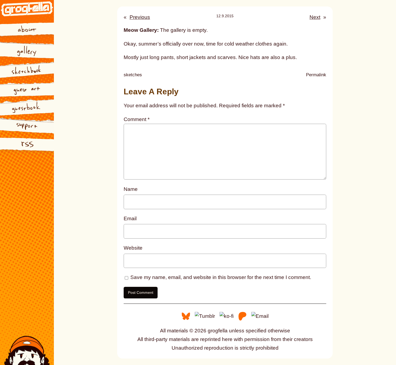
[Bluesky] (186, 316)
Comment (137, 119)
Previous (140, 17)
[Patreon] (242, 316)
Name (131, 189)
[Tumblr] (205, 316)
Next (315, 17)
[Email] (260, 316)
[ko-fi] (226, 316)
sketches (133, 74)
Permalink (316, 75)
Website (133, 248)
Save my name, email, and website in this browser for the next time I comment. (220, 277)
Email (130, 218)
